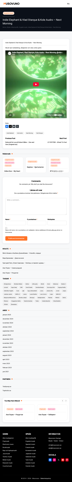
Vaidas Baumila (46, 301)
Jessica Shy (50, 290)
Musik (8, 27)
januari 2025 (7, 315)
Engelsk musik (8, 13)
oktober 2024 (7, 327)
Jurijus (64, 290)
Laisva (25, 294)
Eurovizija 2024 (51, 287)
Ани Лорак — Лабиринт (47, 415)
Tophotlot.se (7, 390)
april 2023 (6, 359)
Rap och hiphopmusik (10, 450)
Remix (64, 297)
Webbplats (51, 219)
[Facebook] (6, 126)
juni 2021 (6, 371)
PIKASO (57, 297)
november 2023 (8, 343)
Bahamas (55, 284)
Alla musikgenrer (8, 438)
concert (6, 287)
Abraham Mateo (18, 284)
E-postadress (32, 219)
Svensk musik (30, 466)
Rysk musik (19, 409)
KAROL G (17, 294)
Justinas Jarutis (8, 294)
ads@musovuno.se (55, 448)
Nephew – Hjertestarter (35, 167)
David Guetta (29, 287)
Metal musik (7, 460)
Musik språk (15, 27)
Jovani (57, 290)
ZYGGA (6, 304)
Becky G (63, 284)
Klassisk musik (9, 162)
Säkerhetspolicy (45, 478)
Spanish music (30, 444)
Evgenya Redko (62, 287)
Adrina (27, 284)
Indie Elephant (10, 133)
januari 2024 (7, 335)
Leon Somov (43, 294)
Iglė (23, 290)
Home (4, 27)
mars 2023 (6, 363)
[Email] (13, 126)
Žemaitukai (14, 304)
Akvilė (42, 284)
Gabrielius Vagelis (8, 290)
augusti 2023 (7, 355)
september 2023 (8, 351)
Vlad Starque (39, 133)
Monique (32, 297)
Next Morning (29, 133)
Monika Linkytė (23, 297)
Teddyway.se (7, 386)
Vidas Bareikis (56, 301)
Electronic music (8, 444)
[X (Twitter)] (10, 126)
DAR (21, 287)
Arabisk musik (30, 463)
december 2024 (8, 319)
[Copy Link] (17, 126)
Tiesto (37, 301)
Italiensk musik (30, 457)
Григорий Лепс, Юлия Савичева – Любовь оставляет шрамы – (24, 263)
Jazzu (41, 290)
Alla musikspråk (31, 438)
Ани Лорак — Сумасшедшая (12, 268)
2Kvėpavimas (7, 284)
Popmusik (8, 165)
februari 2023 (7, 367)
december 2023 (8, 339)
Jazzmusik (6, 453)
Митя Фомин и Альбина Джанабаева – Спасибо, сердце (22, 253)
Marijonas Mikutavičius (10, 297)
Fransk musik (30, 447)
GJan (17, 290)
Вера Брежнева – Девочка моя (13, 258)
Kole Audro (20, 133)
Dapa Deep (14, 287)
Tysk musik (29, 460)
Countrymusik (7, 466)
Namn (7, 219)
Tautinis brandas (28, 301)
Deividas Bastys (40, 287)
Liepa (51, 294)
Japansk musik (30, 453)
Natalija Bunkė (41, 297)
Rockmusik (6, 447)
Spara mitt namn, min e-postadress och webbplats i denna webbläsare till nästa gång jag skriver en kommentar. (33, 231)
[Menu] (68, 3)
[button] (62, 400)
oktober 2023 (7, 347)
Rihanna (6, 301)
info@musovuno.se (55, 445)
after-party (34, 284)
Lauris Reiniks (33, 294)
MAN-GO (58, 294)
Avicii (48, 284)
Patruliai (50, 297)
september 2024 (8, 331)
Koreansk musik (55, 162)
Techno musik (7, 457)
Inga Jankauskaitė (32, 290)
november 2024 (8, 323)
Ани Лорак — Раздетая (10, 273)
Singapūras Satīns (16, 301)
